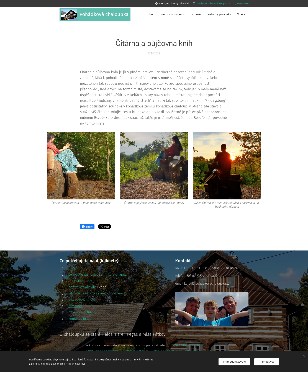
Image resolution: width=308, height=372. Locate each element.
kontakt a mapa (79, 318)
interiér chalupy (80, 281)
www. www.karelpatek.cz (130, 351)
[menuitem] (151, 14)
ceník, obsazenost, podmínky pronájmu (97, 274)
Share (89, 226)
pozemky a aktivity (82, 287)
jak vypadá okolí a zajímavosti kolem (95, 293)
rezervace (75, 306)
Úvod (72, 268)
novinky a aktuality (82, 312)
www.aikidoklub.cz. (184, 351)
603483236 (242, 3)
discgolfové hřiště (81, 299)
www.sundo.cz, (160, 351)
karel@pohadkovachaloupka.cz (213, 3)
